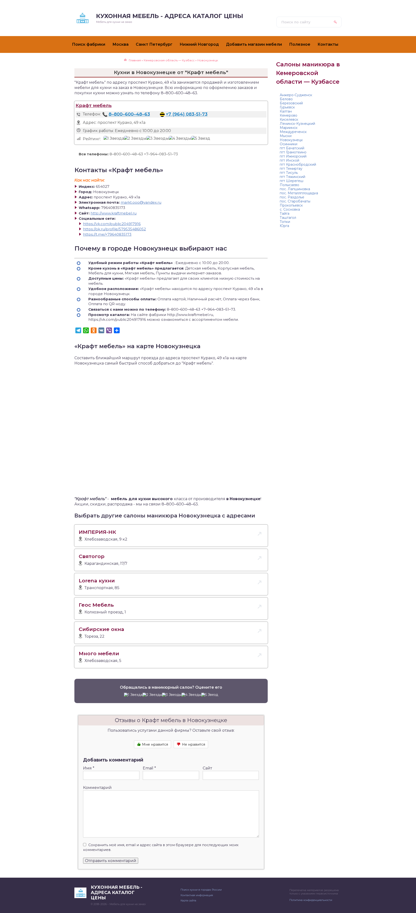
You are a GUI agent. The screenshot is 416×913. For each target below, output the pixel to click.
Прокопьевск (291, 205)
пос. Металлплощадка (299, 193)
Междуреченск (293, 132)
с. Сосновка (290, 209)
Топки (285, 222)
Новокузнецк (291, 140)
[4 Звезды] (180, 138)
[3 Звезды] (157, 138)
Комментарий (97, 787)
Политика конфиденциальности (310, 900)
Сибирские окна (101, 629)
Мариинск (289, 128)
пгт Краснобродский (298, 164)
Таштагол (288, 217)
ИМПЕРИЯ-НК (97, 532)
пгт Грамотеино (293, 152)
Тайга (284, 213)
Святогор (91, 556)
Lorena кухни (97, 581)
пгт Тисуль (289, 172)
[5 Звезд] (200, 138)
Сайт (207, 768)
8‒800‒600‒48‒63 (129, 114)
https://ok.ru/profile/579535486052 (114, 229)
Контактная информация (197, 895)
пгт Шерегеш (291, 181)
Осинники (288, 144)
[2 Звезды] (135, 138)
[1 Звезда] (114, 138)
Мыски (286, 136)
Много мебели (99, 653)
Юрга (284, 226)
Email (149, 768)
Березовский (291, 103)
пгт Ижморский (293, 156)
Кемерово (288, 115)
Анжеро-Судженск (296, 95)
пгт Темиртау (291, 168)
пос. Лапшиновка (295, 189)
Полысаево (289, 185)
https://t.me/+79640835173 (107, 234)
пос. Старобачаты (295, 201)
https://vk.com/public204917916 (112, 223)
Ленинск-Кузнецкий (297, 123)
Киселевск (289, 119)
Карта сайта (188, 900)
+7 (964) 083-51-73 (187, 114)
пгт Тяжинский (292, 177)
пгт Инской (289, 160)
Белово (286, 99)
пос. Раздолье (292, 197)
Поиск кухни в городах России (201, 889)
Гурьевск (287, 107)
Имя (88, 768)
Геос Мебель (96, 605)
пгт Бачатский (292, 148)
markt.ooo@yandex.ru (141, 202)
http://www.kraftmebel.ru (113, 213)
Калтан (286, 111)
